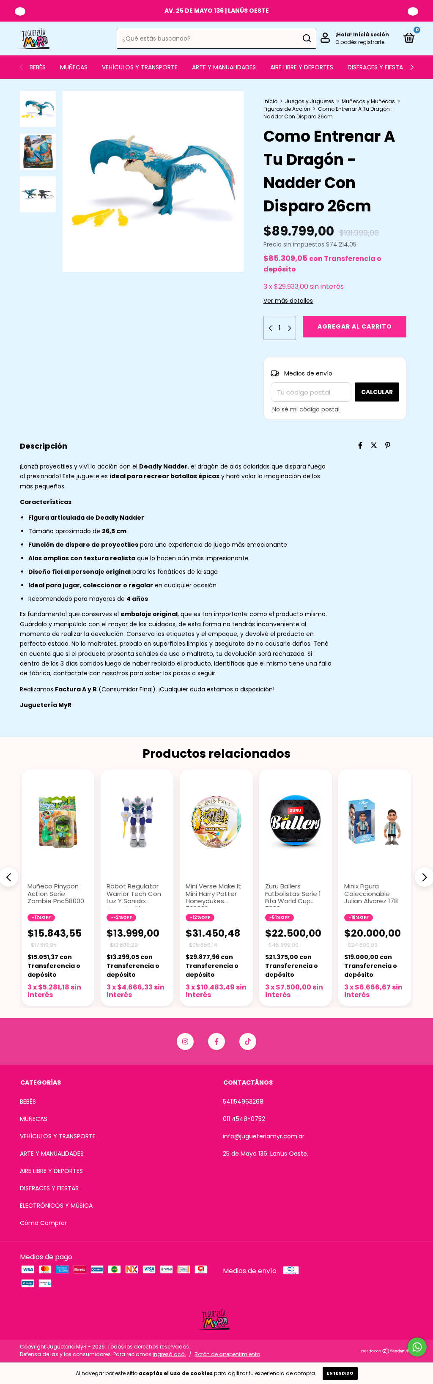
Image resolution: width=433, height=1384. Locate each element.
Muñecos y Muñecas (368, 101)
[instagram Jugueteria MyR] (185, 1041)
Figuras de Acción (286, 108)
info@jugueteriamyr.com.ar (263, 1136)
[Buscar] (306, 38)
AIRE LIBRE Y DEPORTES (301, 67)
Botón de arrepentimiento (227, 1354)
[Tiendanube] (386, 1352)
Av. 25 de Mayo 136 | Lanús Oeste (216, 10)
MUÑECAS (74, 67)
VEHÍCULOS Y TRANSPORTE (140, 67)
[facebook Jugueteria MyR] (216, 1041)
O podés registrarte (359, 42)
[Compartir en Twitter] (373, 445)
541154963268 (243, 1101)
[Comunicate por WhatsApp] (417, 1347)
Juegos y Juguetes (309, 101)
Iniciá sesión (371, 34)
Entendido (340, 1373)
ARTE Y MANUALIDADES (224, 67)
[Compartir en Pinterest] (387, 445)
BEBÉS (38, 67)
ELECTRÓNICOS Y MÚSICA (56, 1205)
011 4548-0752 (244, 1119)
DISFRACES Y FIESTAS (377, 67)
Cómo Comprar (43, 1223)
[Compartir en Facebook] (360, 445)
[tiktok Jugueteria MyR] (247, 1041)
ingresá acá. (169, 1354)
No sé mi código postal (306, 409)
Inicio (270, 101)
